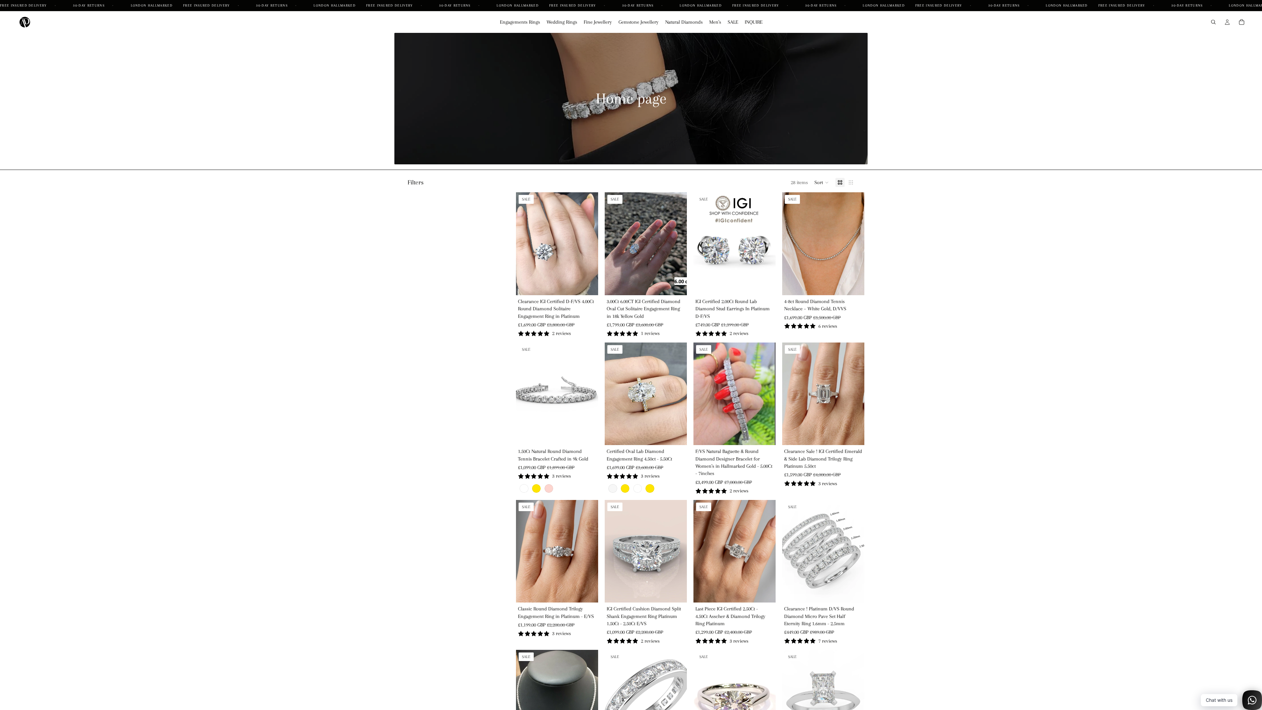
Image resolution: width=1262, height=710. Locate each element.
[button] (821, 182)
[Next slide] (588, 244)
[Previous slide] (526, 244)
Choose (593, 285)
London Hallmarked (152, 5)
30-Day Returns (89, 5)
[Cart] (1241, 22)
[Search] (1213, 22)
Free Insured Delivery (24, 5)
